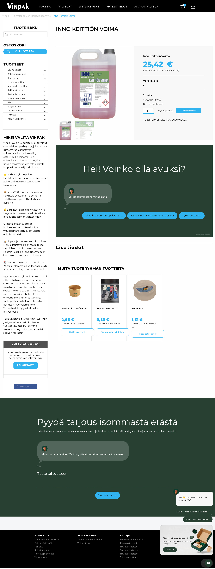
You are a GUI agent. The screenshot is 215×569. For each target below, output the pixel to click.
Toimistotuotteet (128, 557)
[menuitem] (45, 6)
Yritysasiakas (89, 6)
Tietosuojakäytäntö (44, 553)
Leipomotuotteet (16, 82)
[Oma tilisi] (193, 6)
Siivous (10, 102)
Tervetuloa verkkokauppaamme (31, 16)
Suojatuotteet (14, 106)
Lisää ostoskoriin (189, 110)
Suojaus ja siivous (128, 550)
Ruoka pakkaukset (16, 98)
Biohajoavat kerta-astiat (132, 539)
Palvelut (65, 6)
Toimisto (11, 114)
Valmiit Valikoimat (16, 119)
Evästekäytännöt (43, 543)
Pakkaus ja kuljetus (129, 543)
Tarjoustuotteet (15, 110)
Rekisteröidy (25, 365)
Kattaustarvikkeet (16, 74)
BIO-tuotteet (14, 70)
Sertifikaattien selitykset (47, 539)
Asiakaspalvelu (146, 6)
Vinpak (6, 16)
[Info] (143, 85)
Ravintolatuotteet (16, 94)
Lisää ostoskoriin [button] (77, 332)
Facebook (25, 386)
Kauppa (45, 6)
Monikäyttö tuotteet (18, 86)
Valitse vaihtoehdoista (113, 332)
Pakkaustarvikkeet (16, 90)
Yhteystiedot (116, 6)
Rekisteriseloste (43, 550)
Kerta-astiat (13, 78)
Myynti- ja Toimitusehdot (90, 539)
